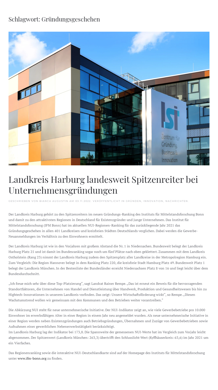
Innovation (153, 201)
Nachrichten (176, 201)
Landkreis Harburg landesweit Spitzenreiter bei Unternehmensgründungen (103, 184)
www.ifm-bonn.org (32, 358)
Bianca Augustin (53, 201)
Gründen (133, 201)
